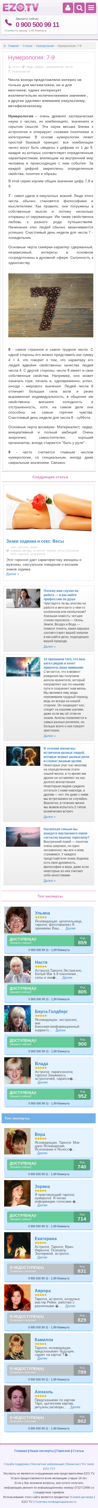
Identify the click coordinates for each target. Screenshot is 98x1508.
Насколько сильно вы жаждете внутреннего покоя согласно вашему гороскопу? (66, 833)
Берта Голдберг (51, 1011)
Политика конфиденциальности (55, 1501)
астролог (39, 550)
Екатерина (46, 1238)
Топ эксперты (17, 1118)
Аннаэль (44, 1392)
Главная (13, 45)
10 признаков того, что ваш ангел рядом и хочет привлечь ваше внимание (64, 663)
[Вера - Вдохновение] (17, 1141)
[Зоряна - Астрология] (17, 1193)
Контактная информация (47, 1464)
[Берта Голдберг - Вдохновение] (17, 1018)
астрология (37, 553)
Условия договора (81, 1497)
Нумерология (45, 45)
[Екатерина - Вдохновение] (17, 1245)
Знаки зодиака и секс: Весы (35, 541)
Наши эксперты (42, 1451)
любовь (51, 550)
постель (23, 547)
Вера (40, 1134)
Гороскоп (63, 1451)
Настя (41, 962)
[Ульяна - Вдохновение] (17, 920)
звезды (27, 550)
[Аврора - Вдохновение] (17, 1297)
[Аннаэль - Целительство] (17, 1398)
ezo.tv (16, 66)
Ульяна (42, 913)
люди (29, 66)
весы (61, 550)
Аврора (43, 1291)
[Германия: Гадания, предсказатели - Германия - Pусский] (21, 10)
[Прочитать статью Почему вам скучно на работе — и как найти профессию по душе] (23, 610)
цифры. (39, 66)
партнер (23, 553)
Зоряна (42, 1186)
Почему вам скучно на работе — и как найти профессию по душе (61, 595)
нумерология (54, 66)
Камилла (44, 1340)
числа (69, 66)
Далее (71, 928)
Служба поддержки (16, 1464)
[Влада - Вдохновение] (17, 1070)
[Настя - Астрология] (17, 969)
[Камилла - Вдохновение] (17, 1346)
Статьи (27, 45)
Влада (41, 1063)
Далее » (12, 574)
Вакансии (72, 1464)
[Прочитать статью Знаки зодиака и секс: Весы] (48, 534)
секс (13, 547)
